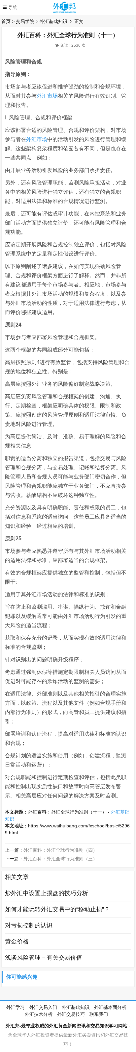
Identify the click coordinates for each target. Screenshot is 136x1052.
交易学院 (25, 21)
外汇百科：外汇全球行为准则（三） (60, 858)
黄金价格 (17, 941)
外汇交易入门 (43, 1007)
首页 (6, 21)
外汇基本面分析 (110, 1007)
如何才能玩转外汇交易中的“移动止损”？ (57, 909)
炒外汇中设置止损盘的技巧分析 (46, 893)
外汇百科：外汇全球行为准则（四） (60, 850)
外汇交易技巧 (71, 1014)
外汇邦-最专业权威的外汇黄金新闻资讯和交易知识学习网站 (66, 1025)
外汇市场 (47, 96)
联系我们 (98, 1014)
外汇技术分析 (38, 1014)
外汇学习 (15, 1007)
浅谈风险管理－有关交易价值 (43, 957)
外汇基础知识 (53, 21)
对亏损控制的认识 (28, 925)
